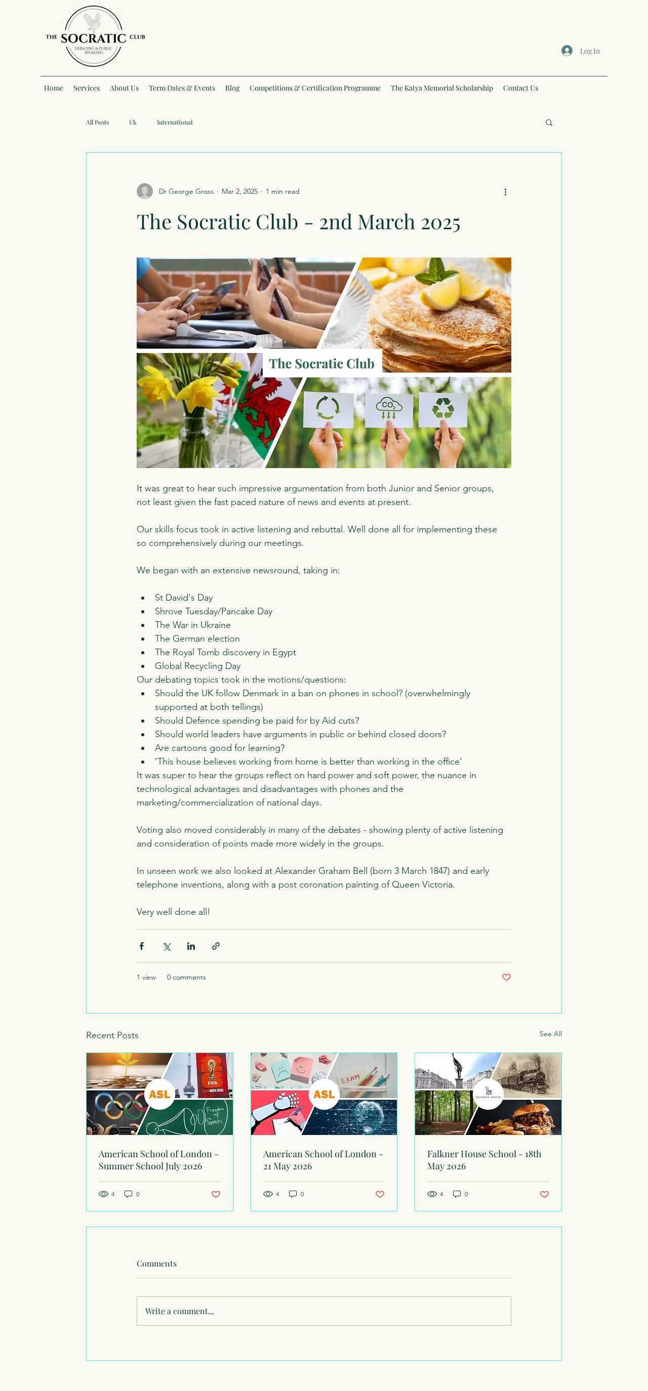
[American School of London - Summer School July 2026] (160, 1094)
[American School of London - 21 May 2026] (324, 1094)
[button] (549, 122)
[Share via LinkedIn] (191, 946)
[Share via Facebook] (141, 946)
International (174, 122)
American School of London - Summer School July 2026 (159, 1160)
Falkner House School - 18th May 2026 (484, 1160)
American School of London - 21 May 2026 (323, 1160)
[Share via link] (216, 946)
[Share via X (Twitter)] (166, 946)
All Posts (97, 122)
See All (551, 1033)
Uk (133, 122)
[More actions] (505, 191)
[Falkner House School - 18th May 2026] (488, 1094)
